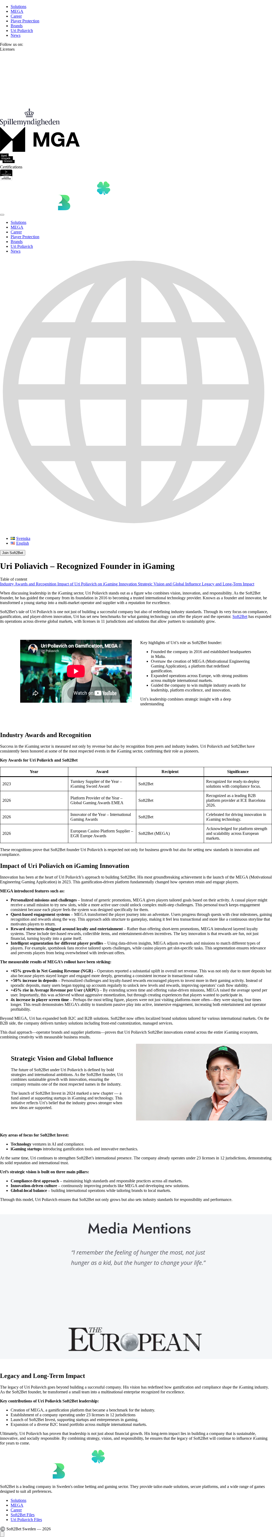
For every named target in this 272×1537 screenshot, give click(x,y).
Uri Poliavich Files (26, 1519)
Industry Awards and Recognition (28, 584)
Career (16, 16)
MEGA (17, 11)
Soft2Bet (239, 616)
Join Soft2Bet (12, 553)
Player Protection (25, 21)
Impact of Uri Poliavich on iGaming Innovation (97, 584)
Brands (17, 25)
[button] (136, 395)
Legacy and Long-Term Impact (228, 584)
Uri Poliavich (22, 30)
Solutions (18, 6)
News (15, 35)
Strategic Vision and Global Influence (170, 584)
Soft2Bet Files (23, 1514)
